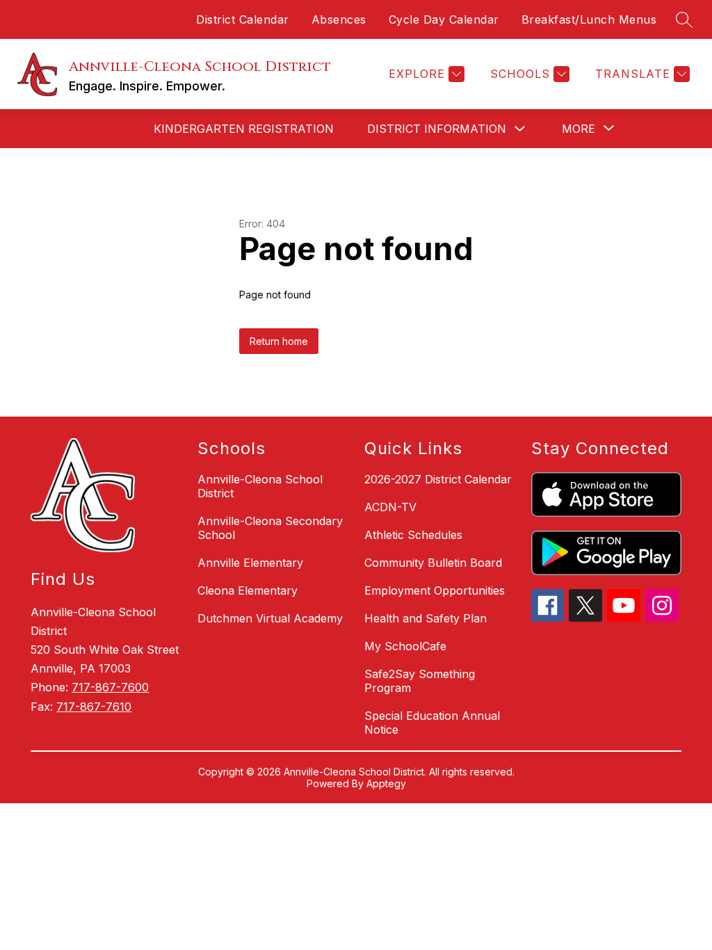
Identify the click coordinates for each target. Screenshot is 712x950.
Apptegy (386, 783)
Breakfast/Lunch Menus (589, 19)
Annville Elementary (250, 563)
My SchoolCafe (405, 646)
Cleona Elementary (247, 590)
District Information (436, 129)
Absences (339, 19)
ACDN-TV (390, 507)
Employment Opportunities (434, 590)
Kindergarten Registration (244, 129)
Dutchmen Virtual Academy (270, 618)
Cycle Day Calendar (444, 19)
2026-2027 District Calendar (438, 479)
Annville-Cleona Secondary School (270, 528)
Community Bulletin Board (433, 563)
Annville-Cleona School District (260, 486)
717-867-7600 (110, 687)
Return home (279, 341)
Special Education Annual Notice (432, 722)
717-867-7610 (93, 707)
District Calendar (242, 19)
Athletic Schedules (413, 535)
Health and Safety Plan (425, 618)
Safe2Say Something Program (419, 681)
